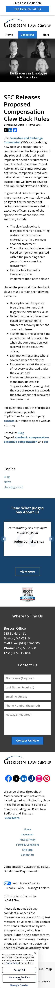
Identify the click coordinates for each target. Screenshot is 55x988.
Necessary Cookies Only (19, 978)
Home (9, 34)
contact (9, 421)
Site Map (27, 849)
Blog (21, 433)
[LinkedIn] (23, 778)
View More (27, 571)
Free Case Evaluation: (27, 6)
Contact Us (27, 34)
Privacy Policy (28, 839)
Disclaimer (28, 834)
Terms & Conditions (27, 844)
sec (46, 441)
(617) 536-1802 (21, 653)
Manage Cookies (38, 888)
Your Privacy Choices (26, 883)
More (46, 34)
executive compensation (20, 441)
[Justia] (31, 778)
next (51, 541)
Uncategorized (13, 487)
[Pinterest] (46, 778)
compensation (39, 437)
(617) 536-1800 (29, 643)
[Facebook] (8, 778)
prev (3, 541)
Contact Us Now (27, 740)
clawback (21, 437)
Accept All (19, 969)
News (7, 482)
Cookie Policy (15, 888)
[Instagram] (39, 778)
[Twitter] (16, 778)
